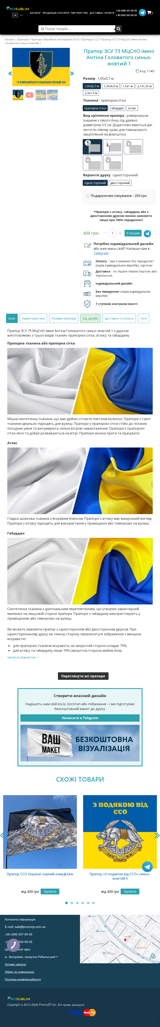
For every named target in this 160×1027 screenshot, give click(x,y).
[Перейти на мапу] (120, 939)
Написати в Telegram (80, 718)
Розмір (98, 78)
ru (21, 15)
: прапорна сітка (112, 100)
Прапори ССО (90, 39)
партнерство (79, 12)
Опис (11, 318)
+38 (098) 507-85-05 (126, 10)
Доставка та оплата (119, 318)
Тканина (104, 100)
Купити (50, 891)
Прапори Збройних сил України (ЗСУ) (55, 39)
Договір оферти (15, 964)
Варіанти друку (110, 175)
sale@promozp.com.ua (30, 927)
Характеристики (33, 318)
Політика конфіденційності (23, 979)
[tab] (12, 318)
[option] (91, 86)
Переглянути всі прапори (83, 676)
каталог (35, 12)
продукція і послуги (55, 12)
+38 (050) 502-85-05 (126, 15)
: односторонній (124, 175)
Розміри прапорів (63, 318)
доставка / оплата (102, 12)
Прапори (23, 39)
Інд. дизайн (90, 318)
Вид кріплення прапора (117, 125)
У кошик (133, 233)
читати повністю (21, 657)
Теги (143, 318)
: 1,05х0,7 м (104, 78)
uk (15, 15)
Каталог (10, 39)
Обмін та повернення (19, 972)
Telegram (101, 253)
